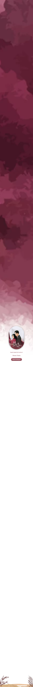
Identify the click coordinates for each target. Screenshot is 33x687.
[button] (16, 359)
